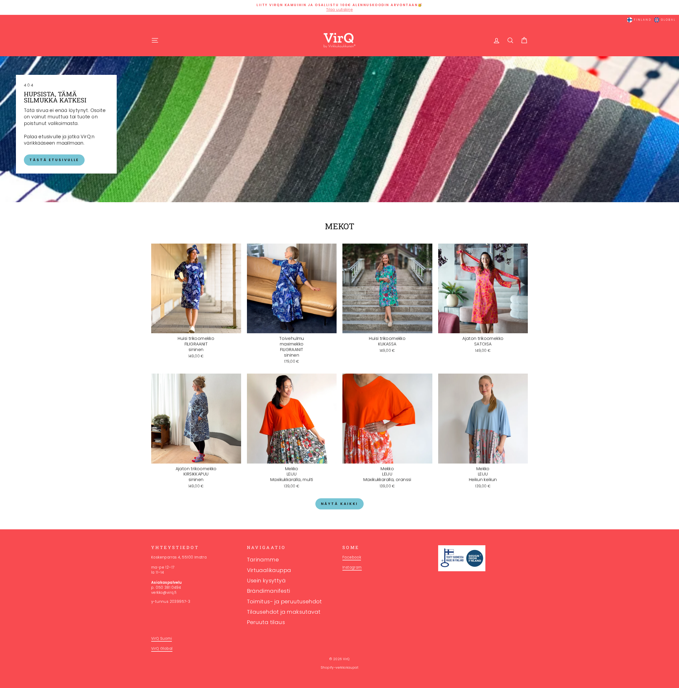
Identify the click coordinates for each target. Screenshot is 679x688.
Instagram (352, 567)
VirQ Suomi (161, 638)
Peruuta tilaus (266, 622)
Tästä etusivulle (54, 159)
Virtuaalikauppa (269, 570)
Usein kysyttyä (266, 580)
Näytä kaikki (339, 503)
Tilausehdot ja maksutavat (284, 612)
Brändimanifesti (268, 591)
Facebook (351, 557)
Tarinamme (263, 559)
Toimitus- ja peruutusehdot (284, 601)
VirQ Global (161, 648)
